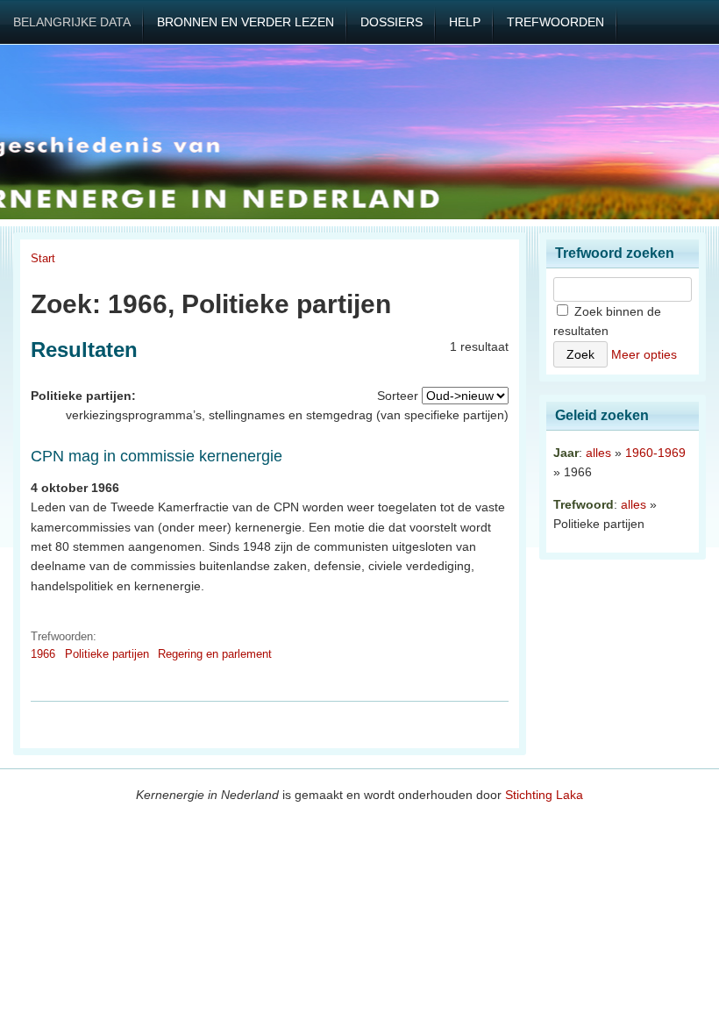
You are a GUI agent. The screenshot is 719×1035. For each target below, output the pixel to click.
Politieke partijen (107, 653)
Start (43, 258)
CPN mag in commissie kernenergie (156, 456)
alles (598, 453)
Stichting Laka (544, 795)
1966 (43, 653)
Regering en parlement (215, 653)
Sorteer (397, 396)
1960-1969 (655, 453)
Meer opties (644, 354)
